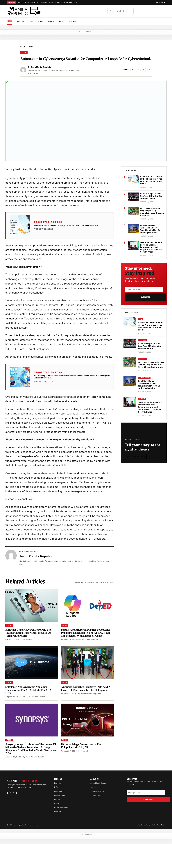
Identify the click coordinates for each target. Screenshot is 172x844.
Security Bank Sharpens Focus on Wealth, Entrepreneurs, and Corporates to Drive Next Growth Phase (151, 247)
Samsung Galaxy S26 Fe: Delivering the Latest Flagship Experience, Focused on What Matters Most (28, 632)
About (61, 21)
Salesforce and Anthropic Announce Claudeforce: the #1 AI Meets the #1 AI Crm (28, 689)
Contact (73, 21)
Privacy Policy (95, 795)
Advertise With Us (136, 456)
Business (142, 399)
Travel (40, 21)
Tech (31, 21)
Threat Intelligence (16, 335)
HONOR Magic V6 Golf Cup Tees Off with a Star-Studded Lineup (151, 196)
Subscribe (145, 297)
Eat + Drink (58, 791)
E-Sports (57, 787)
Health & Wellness (61, 807)
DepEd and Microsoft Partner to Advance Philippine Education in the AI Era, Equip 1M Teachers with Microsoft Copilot (85, 632)
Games (57, 803)
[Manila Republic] (24, 11)
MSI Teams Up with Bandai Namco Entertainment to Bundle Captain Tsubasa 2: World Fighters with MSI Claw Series (72, 377)
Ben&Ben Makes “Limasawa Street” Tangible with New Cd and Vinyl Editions (150, 229)
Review (51, 21)
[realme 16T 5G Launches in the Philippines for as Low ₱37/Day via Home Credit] (20, 225)
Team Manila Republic (41, 67)
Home (9, 21)
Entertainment (144, 377)
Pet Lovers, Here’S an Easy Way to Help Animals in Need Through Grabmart (152, 212)
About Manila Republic (98, 783)
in (144, 70)
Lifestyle (20, 21)
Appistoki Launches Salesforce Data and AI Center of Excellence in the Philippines (86, 688)
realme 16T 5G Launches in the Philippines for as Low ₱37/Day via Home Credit (48, 2)
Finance (57, 799)
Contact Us (94, 787)
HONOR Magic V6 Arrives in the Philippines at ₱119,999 (81, 745)
